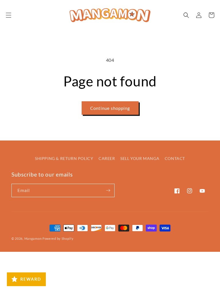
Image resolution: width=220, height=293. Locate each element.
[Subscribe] (108, 190)
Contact (175, 158)
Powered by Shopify (58, 238)
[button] (8, 15)
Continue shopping (110, 108)
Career (107, 158)
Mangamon (33, 238)
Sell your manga (139, 158)
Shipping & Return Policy (64, 158)
